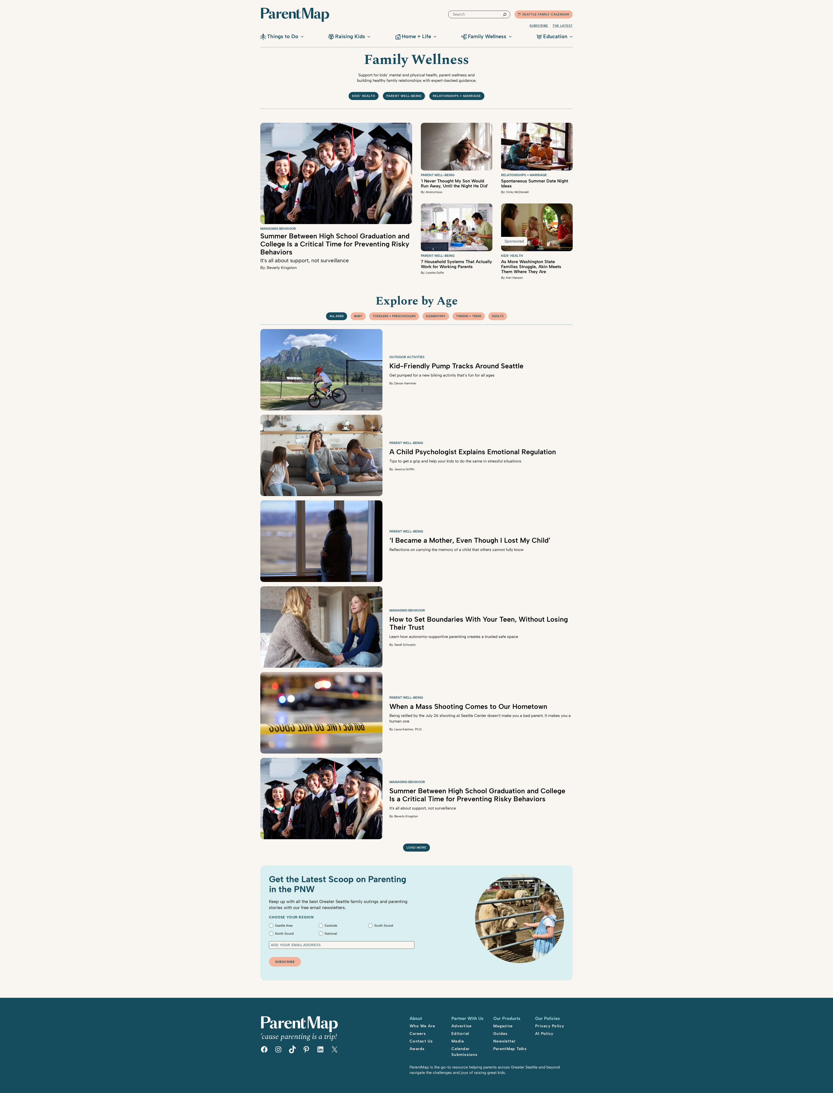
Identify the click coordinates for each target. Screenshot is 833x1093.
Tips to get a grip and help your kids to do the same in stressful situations (455, 461)
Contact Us (421, 1041)
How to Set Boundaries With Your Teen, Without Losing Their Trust (478, 623)
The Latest (563, 26)
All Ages (337, 316)
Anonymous (434, 192)
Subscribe (539, 26)
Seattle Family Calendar (545, 14)
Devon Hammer (405, 383)
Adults (497, 316)
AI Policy (544, 1033)
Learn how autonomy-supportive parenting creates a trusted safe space (453, 636)
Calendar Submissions (464, 1051)
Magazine (503, 1026)
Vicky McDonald (517, 192)
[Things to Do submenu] (302, 36)
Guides (500, 1033)
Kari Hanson (514, 278)
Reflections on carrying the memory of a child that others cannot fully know (456, 549)
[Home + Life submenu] (434, 36)
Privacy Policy (549, 1026)
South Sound (383, 925)
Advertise (461, 1026)
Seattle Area (284, 925)
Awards (417, 1048)
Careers (418, 1033)
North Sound (284, 934)
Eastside (331, 925)
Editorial (460, 1033)
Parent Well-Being (404, 96)
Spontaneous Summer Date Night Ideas (534, 183)
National (331, 934)
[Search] (504, 14)
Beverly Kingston (282, 267)
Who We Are (422, 1026)
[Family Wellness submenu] (510, 36)
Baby (358, 316)
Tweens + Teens (468, 316)
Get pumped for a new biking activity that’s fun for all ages (442, 375)
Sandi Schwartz (405, 645)
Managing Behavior (278, 229)
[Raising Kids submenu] (368, 36)
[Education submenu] (571, 36)
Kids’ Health (363, 96)
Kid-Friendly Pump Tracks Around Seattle (456, 366)
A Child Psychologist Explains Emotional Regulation (472, 452)
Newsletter (504, 1041)
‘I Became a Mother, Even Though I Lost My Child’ (470, 540)
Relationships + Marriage (457, 96)
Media (457, 1041)
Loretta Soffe (435, 273)
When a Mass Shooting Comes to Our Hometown (468, 706)
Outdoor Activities (407, 357)
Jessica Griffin (404, 469)
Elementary (436, 316)
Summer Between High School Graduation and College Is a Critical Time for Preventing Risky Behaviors (335, 244)
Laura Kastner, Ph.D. (408, 729)
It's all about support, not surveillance (304, 260)
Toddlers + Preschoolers (394, 316)
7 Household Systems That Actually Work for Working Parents (456, 264)
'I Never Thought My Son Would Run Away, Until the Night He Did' (454, 183)
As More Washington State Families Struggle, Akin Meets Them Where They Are (531, 266)
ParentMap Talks (510, 1048)
